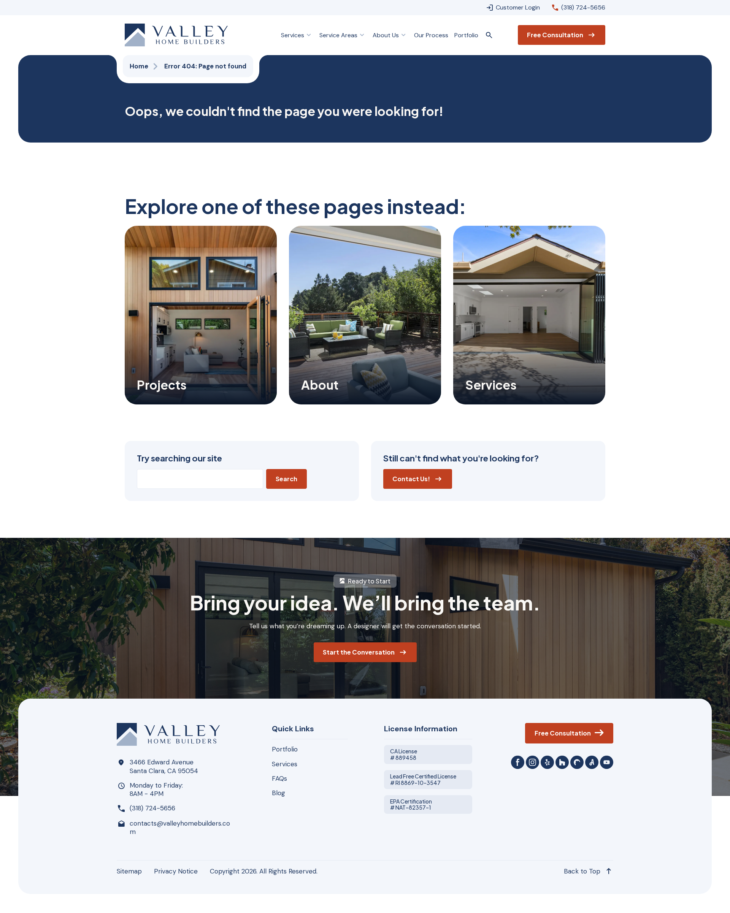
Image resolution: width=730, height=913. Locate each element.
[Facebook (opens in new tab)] (517, 762)
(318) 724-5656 (583, 7)
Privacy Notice (176, 871)
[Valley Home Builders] (176, 35)
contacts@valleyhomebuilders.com (180, 827)
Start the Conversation (359, 652)
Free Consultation (555, 35)
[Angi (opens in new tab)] (591, 762)
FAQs (279, 778)
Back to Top (582, 871)
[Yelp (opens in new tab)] (547, 762)
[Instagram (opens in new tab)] (532, 762)
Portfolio (285, 749)
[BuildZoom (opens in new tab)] (577, 762)
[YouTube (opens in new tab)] (606, 762)
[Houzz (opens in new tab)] (562, 762)
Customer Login (518, 7)
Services (284, 764)
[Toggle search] (489, 35)
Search (286, 479)
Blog (278, 793)
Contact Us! (411, 479)
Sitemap (129, 871)
